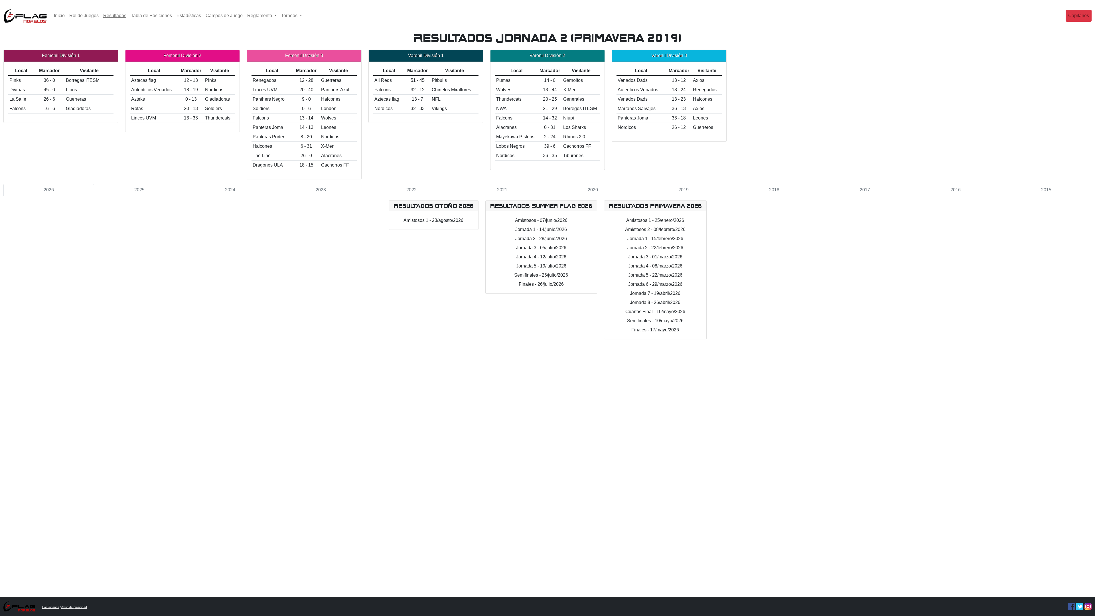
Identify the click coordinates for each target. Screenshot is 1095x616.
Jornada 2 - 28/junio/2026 (541, 238)
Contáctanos (50, 607)
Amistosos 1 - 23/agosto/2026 (433, 220)
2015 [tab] (1046, 189)
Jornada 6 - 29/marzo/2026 (655, 284)
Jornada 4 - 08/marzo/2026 (655, 266)
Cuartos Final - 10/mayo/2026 (655, 311)
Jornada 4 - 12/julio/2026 (541, 256)
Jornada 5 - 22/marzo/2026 (655, 275)
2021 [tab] (502, 189)
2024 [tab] (230, 189)
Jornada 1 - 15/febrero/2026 (655, 238)
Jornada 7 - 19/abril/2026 (655, 293)
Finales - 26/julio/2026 (541, 284)
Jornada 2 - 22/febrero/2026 (655, 247)
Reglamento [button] (260, 15)
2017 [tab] (865, 189)
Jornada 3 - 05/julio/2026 (541, 247)
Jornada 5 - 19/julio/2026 (541, 266)
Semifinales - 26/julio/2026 (541, 275)
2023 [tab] (321, 189)
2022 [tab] (411, 189)
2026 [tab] (49, 189)
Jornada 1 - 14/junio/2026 (541, 229)
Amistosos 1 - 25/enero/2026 (655, 220)
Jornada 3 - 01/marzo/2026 (655, 256)
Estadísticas (189, 15)
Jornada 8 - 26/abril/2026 (655, 302)
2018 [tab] (774, 189)
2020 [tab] (593, 189)
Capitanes (1078, 15)
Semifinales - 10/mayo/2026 (655, 320)
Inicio (59, 15)
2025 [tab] (139, 189)
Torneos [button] (290, 15)
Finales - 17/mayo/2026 (655, 329)
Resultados (116, 15)
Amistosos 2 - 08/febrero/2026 (655, 229)
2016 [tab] (955, 189)
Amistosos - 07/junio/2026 (541, 220)
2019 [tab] (683, 189)
